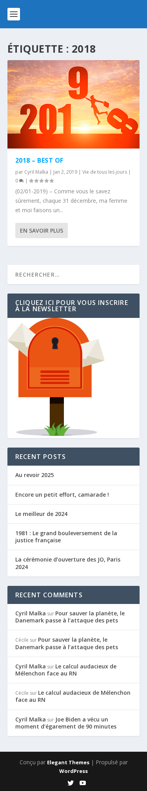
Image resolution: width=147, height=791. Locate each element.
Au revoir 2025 (34, 475)
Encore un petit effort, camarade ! (62, 494)
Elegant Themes (68, 762)
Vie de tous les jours (104, 172)
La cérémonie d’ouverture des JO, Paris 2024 (67, 563)
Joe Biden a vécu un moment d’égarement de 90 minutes (65, 723)
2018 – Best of (39, 160)
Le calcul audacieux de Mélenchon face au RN (65, 670)
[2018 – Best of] (73, 104)
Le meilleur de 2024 (41, 514)
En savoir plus (41, 230)
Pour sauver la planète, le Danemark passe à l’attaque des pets (70, 616)
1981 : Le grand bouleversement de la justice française (66, 536)
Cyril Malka (36, 172)
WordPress (73, 770)
